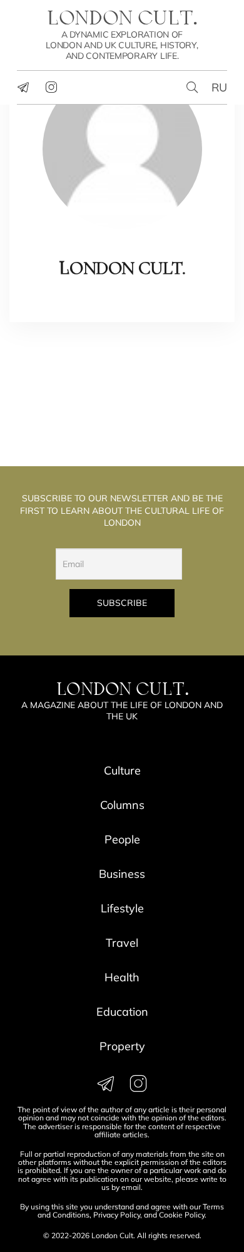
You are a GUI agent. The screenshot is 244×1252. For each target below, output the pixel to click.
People (122, 839)
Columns (122, 805)
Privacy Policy (116, 1214)
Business (122, 874)
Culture (122, 770)
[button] (192, 87)
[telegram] (23, 87)
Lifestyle (122, 908)
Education (122, 1011)
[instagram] (51, 87)
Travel (122, 943)
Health (122, 977)
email (131, 1187)
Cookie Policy (182, 1214)
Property (122, 1046)
